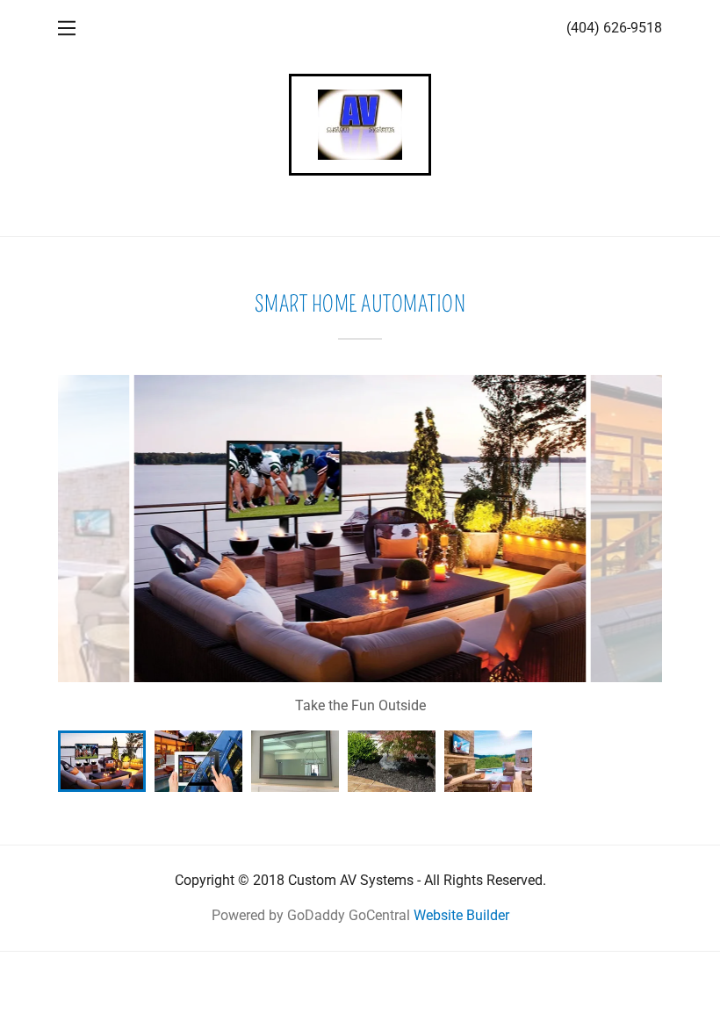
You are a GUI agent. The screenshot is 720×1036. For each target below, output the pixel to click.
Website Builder (461, 915)
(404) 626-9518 (614, 27)
